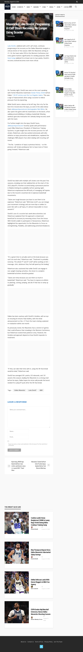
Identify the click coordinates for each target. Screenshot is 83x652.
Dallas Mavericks (19, 390)
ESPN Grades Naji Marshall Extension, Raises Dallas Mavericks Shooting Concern (40, 611)
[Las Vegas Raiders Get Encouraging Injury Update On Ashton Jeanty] (59, 57)
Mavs (28, 7)
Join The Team (58, 642)
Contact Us (30, 642)
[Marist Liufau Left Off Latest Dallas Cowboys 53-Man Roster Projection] (59, 24)
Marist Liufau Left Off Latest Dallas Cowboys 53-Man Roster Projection (70, 25)
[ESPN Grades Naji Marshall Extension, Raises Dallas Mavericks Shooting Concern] (17, 612)
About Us (23, 642)
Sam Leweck (34, 588)
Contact (67, 7)
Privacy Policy (48, 642)
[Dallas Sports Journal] (7, 7)
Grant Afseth (11, 36)
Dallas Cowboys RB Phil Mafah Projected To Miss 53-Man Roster (70, 107)
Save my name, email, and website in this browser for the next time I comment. (27, 444)
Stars (44, 7)
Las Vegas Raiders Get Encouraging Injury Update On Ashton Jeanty (70, 58)
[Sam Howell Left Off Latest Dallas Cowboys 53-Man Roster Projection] (59, 41)
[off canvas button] (70, 7)
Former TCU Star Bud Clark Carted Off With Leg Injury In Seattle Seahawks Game (69, 75)
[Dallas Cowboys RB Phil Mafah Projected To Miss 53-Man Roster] (59, 107)
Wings (51, 7)
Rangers (36, 7)
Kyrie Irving (11, 58)
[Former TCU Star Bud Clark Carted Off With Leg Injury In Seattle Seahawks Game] (59, 74)
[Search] (76, 7)
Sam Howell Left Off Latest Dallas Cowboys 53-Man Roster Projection (70, 42)
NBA (41, 390)
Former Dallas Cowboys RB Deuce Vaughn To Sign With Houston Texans (69, 92)
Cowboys (20, 7)
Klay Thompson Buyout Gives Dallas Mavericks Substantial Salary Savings (41, 552)
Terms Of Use (39, 642)
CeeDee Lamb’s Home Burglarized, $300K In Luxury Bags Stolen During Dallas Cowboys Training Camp (40, 521)
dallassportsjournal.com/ (19, 109)
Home (14, 7)
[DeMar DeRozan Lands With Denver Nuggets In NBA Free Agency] (17, 582)
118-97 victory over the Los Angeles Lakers (27, 95)
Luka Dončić (12, 46)
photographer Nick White (36, 109)
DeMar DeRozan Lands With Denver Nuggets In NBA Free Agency (40, 582)
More (58, 7)
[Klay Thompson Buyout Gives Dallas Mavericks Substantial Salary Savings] (17, 553)
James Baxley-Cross (36, 619)
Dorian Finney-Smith (38, 92)
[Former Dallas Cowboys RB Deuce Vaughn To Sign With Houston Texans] (59, 91)
